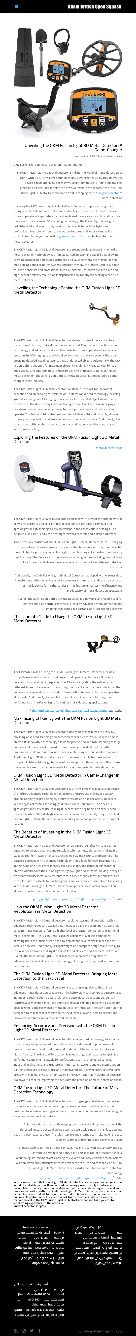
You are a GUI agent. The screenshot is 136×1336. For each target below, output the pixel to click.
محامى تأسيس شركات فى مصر (40, 1240)
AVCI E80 (33, 1299)
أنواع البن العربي (102, 1247)
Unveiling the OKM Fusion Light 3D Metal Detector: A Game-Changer (73, 147)
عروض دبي (41, 1237)
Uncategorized (81, 156)
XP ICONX (58, 1247)
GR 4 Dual (109, 1242)
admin (111, 156)
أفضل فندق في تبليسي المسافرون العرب (98, 1250)
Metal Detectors (35, 1245)
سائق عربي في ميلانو (99, 1258)
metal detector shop (109, 447)
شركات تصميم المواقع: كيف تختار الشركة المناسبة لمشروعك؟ (68, 710)
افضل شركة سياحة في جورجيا (99, 1260)
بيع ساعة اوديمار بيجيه (40, 1302)
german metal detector (74, 236)
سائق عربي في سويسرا (29, 1314)
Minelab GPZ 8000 (38, 1294)
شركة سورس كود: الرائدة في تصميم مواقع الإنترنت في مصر (70, 899)
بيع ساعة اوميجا (46, 1258)
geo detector (110, 193)
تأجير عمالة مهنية (43, 1263)
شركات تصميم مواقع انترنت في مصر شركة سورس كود (73, 1178)
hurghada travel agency (39, 1309)
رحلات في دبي (96, 1232)
